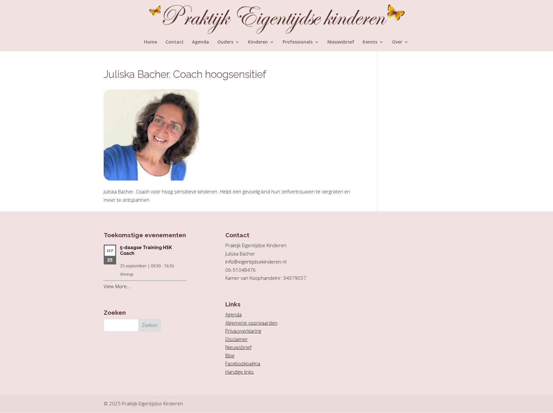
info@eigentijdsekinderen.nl (255, 261)
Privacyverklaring (243, 331)
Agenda (200, 42)
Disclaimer (236, 339)
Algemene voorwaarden (251, 323)
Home (150, 42)
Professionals (298, 42)
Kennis (370, 42)
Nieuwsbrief (340, 42)
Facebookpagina (242, 363)
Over (397, 42)
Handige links (239, 371)
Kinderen (258, 42)
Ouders (225, 42)
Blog (229, 355)
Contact (174, 42)
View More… (117, 286)
